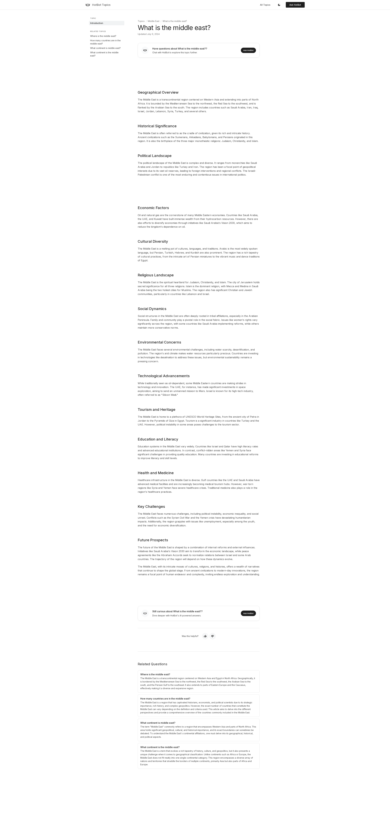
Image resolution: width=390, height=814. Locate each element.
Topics (141, 21)
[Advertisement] (198, 72)
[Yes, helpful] (205, 636)
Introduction (96, 23)
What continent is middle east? (105, 48)
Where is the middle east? (103, 36)
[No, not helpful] (212, 636)
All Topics (265, 5)
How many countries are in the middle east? (105, 42)
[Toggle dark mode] (279, 5)
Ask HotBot (295, 5)
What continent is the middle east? (104, 54)
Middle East (153, 21)
